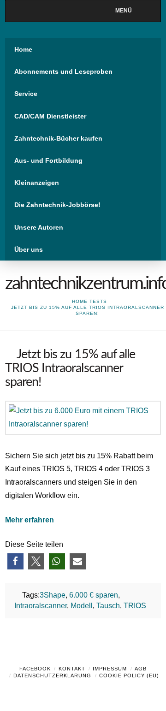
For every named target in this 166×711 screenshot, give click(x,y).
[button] (15, 561)
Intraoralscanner (40, 606)
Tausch (108, 606)
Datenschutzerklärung (52, 675)
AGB (141, 668)
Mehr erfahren (29, 520)
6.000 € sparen (93, 595)
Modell (82, 606)
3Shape (52, 595)
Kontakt (72, 668)
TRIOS (135, 606)
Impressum (110, 668)
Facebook (35, 668)
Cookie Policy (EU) (129, 675)
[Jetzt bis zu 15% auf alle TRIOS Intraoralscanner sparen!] (83, 417)
